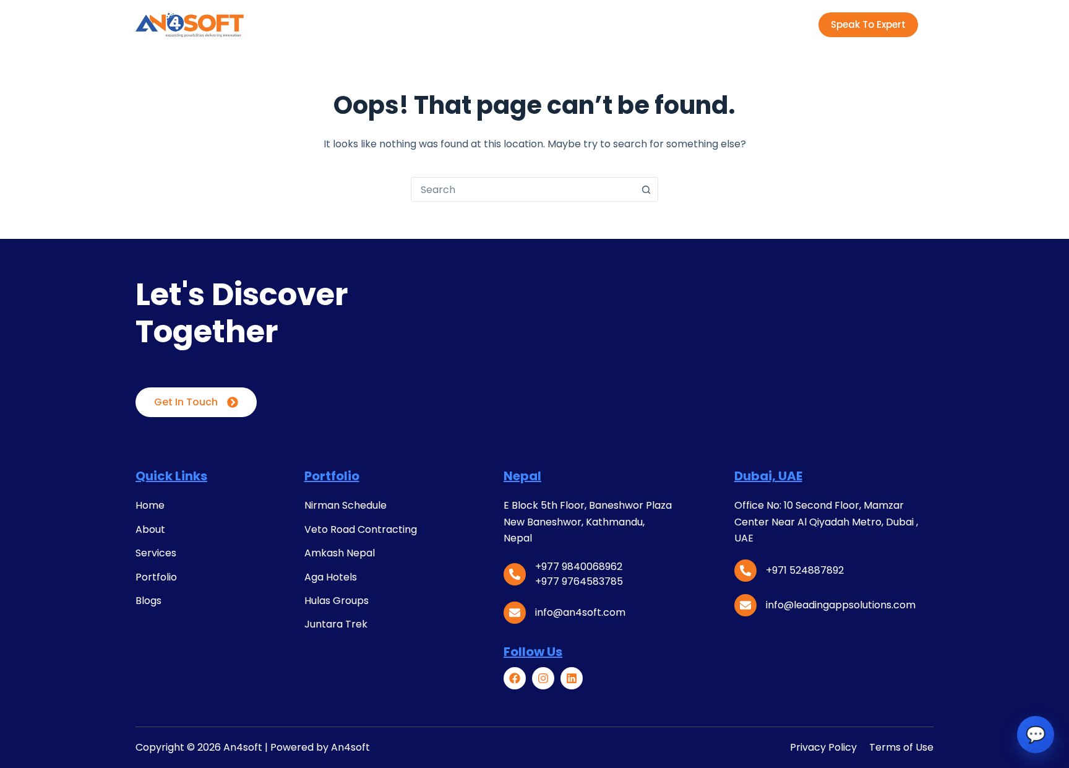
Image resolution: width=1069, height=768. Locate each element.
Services (435, 24)
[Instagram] (543, 678)
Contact (684, 24)
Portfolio (495, 24)
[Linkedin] (571, 678)
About (380, 24)
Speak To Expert (868, 24)
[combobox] (522, 189)
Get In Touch (186, 402)
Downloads (607, 24)
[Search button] (646, 189)
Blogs (548, 24)
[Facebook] (515, 678)
